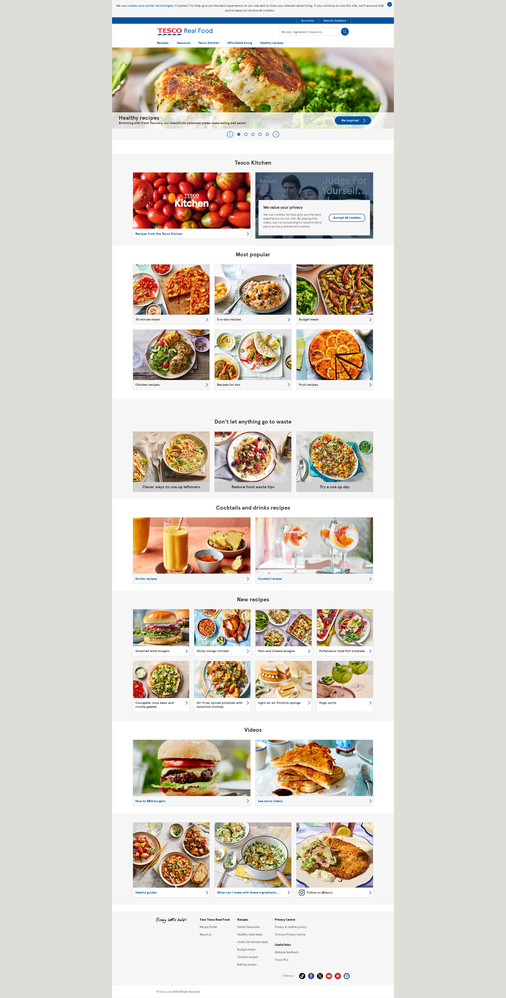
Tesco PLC (282, 959)
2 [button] (245, 134)
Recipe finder (208, 927)
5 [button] (267, 134)
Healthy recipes (271, 43)
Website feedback (286, 952)
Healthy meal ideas (249, 934)
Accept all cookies (347, 217)
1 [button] (238, 134)
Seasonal (183, 43)
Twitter (320, 976)
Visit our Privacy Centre (290, 934)
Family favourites (248, 927)
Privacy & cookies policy (291, 927)
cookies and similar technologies (150, 5)
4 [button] (260, 134)
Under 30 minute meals (252, 942)
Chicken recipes (247, 957)
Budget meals (246, 949)
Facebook (311, 976)
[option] (253, 88)
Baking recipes (247, 964)
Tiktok (302, 976)
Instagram (347, 976)
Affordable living (239, 43)
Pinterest (338, 976)
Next (276, 134)
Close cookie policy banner (389, 4)
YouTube (329, 976)
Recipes (163, 43)
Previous (230, 134)
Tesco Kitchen (208, 43)
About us (205, 934)
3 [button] (253, 134)
